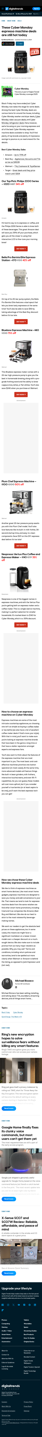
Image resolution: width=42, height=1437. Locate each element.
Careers (4, 1402)
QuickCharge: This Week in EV (12, 1017)
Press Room (28, 1406)
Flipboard (3, 1310)
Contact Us (5, 1355)
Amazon (4, 218)
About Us (5, 1351)
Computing (6, 1324)
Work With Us (6, 1406)
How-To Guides (29, 1338)
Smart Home (6, 1334)
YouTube (19, 1305)
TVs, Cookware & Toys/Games (27, 166)
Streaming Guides (30, 1331)
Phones (4, 1320)
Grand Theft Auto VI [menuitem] (8, 14)
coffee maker (33, 726)
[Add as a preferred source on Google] (8, 44)
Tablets (26, 1320)
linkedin (16, 987)
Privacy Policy (28, 1402)
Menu (3, 9)
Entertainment (7, 1338)
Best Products (29, 1334)
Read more (8, 1108)
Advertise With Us (7, 1358)
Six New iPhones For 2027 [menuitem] (24, 14)
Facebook (3, 1305)
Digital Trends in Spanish (32, 1367)
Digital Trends (11, 11)
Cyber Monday (22, 88)
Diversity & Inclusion (8, 1411)
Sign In (36, 9)
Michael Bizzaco (9, 40)
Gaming (4, 1327)
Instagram (8, 1305)
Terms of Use (6, 1415)
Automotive (6, 1342)
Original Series (29, 1342)
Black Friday (6, 1012)
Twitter (13, 1305)
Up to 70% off (20, 155)
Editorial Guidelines (8, 1362)
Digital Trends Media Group (12, 1422)
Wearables (28, 1324)
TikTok (24, 1305)
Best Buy (4, 294)
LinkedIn (35, 1305)
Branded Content (29, 1357)
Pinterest (30, 1305)
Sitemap (26, 1411)
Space (26, 1327)
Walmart (4, 367)
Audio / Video (7, 1331)
